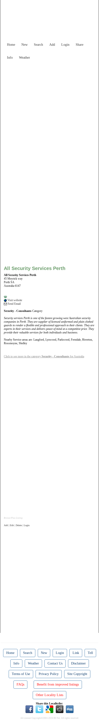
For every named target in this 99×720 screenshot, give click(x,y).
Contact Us (55, 663)
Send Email (14, 303)
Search (38, 44)
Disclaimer (78, 663)
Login (65, 44)
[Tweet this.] (39, 709)
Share (79, 44)
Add (52, 44)
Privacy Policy (49, 674)
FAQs (20, 684)
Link (76, 653)
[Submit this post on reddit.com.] (60, 709)
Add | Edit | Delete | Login (17, 525)
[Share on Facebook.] (29, 709)
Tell (90, 653)
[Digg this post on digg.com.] (70, 709)
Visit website (14, 300)
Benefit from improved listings (58, 684)
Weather (24, 57)
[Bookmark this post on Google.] (49, 709)
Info (10, 57)
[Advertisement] (49, 111)
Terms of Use (21, 674)
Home (11, 44)
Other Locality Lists (49, 695)
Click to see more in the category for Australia (44, 356)
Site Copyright (77, 674)
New (24, 44)
